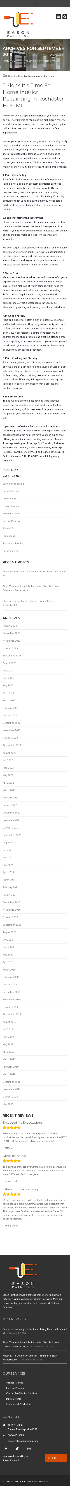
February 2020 (11, 977)
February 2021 (11, 887)
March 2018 (9, 1074)
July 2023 (8, 670)
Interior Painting (11, 521)
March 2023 (9, 700)
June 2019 (8, 1036)
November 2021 (12, 820)
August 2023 (9, 663)
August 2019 (9, 1021)
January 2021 (10, 894)
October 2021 (10, 827)
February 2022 (11, 797)
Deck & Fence (14, 1398)
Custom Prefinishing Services (21, 1393)
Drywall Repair (10, 498)
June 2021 (8, 857)
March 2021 (9, 879)
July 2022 (8, 760)
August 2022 (9, 752)
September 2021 (12, 835)
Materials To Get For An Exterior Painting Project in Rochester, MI (30, 603)
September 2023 (12, 655)
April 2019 (8, 1051)
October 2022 (10, 737)
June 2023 (8, 678)
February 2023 (11, 708)
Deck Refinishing (11, 491)
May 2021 (8, 865)
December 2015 (11, 1081)
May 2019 (8, 1044)
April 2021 (8, 872)
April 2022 (8, 782)
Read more (11, 469)
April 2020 (8, 962)
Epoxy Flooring (11, 506)
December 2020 (11, 902)
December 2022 (11, 722)
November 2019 (12, 999)
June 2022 (8, 767)
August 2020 (9, 932)
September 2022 (12, 745)
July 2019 (8, 1029)
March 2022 (9, 790)
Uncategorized (10, 551)
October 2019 (10, 1007)
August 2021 (9, 842)
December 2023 (11, 633)
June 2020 (8, 947)
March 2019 (9, 1059)
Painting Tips (10, 528)
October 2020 (10, 917)
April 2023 (8, 693)
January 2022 (10, 805)
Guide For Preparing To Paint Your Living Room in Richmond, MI (35, 573)
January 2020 (10, 984)
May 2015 (8, 1104)
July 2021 (8, 850)
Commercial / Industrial (18, 1404)
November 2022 (12, 730)
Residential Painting (13, 543)
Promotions (9, 535)
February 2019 (11, 1066)
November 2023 (12, 640)
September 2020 (12, 924)
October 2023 (10, 648)
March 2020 (9, 969)
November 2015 (12, 1089)
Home (7, 61)
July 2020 (8, 939)
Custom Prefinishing (13, 483)
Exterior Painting (11, 513)
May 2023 (8, 685)
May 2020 (8, 954)
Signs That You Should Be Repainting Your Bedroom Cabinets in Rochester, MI (31, 588)
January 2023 (10, 715)
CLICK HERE (56, 1458)
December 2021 (11, 812)
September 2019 (12, 1014)
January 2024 (10, 625)
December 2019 (11, 992)
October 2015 (10, 1096)
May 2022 (8, 775)
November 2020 (12, 909)
